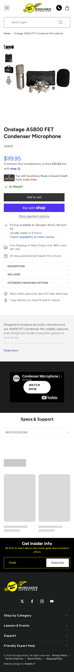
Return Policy (35, 658)
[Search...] (60, 22)
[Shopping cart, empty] (66, 8)
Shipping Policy (54, 658)
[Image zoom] (42, 78)
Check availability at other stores (32, 237)
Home (7, 33)
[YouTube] (52, 601)
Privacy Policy (59, 655)
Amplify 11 (29, 663)
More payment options (34, 216)
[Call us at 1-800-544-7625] (59, 8)
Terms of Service (14, 658)
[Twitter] (22, 601)
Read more (11, 350)
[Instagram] (42, 601)
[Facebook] (32, 601)
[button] (7, 8)
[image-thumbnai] (9, 47)
